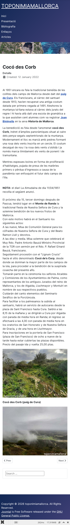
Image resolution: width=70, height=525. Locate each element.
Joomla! (6, 511)
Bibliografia (8, 26)
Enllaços (6, 31)
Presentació (8, 21)
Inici (3, 16)
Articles (6, 36)
